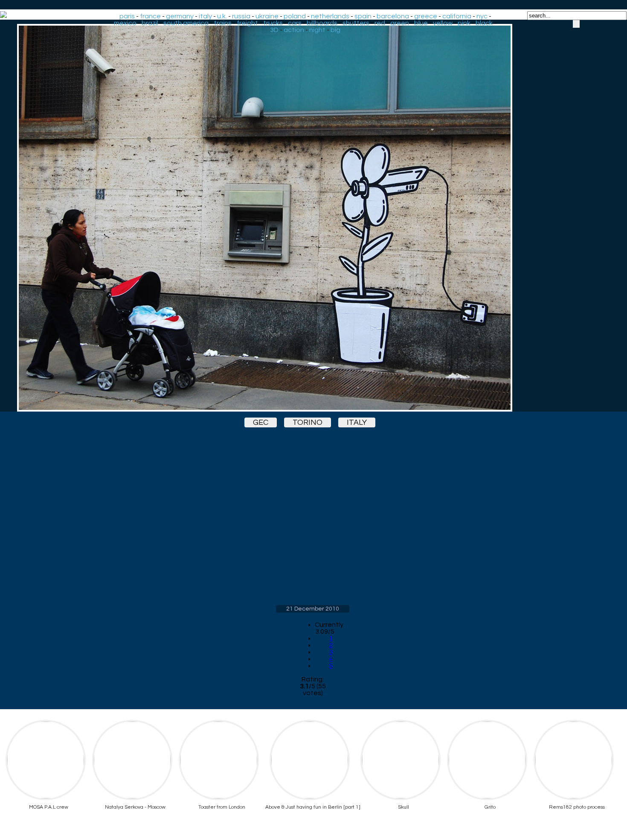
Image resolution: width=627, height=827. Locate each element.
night (317, 29)
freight (247, 23)
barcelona (393, 16)
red (379, 23)
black (484, 23)
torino (307, 422)
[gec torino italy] (313, 218)
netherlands (330, 16)
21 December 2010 (312, 609)
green (399, 23)
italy (205, 16)
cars (295, 23)
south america (186, 23)
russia (241, 16)
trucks (273, 23)
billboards (322, 23)
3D (274, 29)
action (294, 29)
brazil (150, 23)
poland (295, 16)
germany (180, 16)
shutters (356, 23)
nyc (482, 16)
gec (260, 422)
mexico (125, 23)
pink (464, 23)
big (335, 29)
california (456, 16)
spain (363, 16)
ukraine (267, 16)
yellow (443, 23)
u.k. (222, 16)
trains (223, 23)
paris (127, 16)
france (150, 16)
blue (421, 23)
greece (425, 16)
